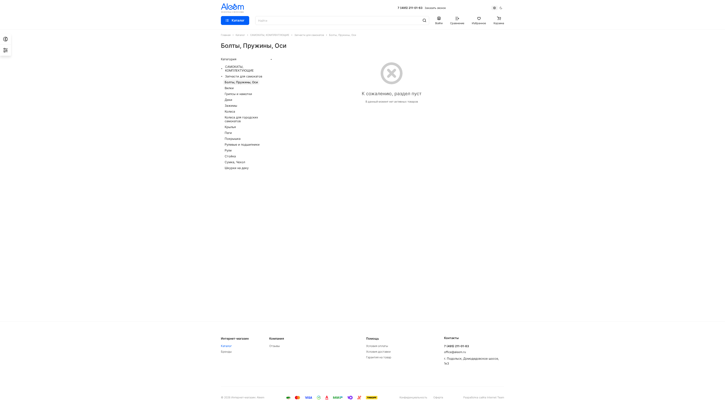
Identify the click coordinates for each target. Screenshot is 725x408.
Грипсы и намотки (238, 94)
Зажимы (231, 105)
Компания (276, 338)
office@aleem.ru (455, 352)
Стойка (230, 156)
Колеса (230, 111)
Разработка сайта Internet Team (483, 397)
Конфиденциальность (413, 397)
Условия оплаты (377, 346)
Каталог (226, 346)
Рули (228, 150)
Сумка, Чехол (235, 162)
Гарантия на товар (378, 357)
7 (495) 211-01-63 (410, 8)
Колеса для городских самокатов (241, 119)
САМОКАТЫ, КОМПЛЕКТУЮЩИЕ (239, 68)
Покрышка (233, 139)
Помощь (372, 338)
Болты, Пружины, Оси (241, 82)
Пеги (228, 133)
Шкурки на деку (237, 168)
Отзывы (274, 346)
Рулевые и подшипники (242, 144)
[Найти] (424, 20)
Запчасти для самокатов (243, 76)
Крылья (230, 127)
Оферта (438, 397)
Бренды (226, 351)
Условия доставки (378, 351)
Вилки (229, 88)
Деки (228, 100)
